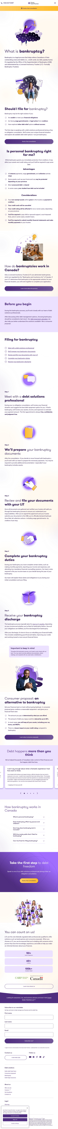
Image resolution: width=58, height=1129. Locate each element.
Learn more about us (29, 986)
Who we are (8, 1088)
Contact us (8, 1094)
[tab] (24, 793)
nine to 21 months (38, 624)
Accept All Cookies (15, 1115)
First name (8, 1013)
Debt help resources (10, 1077)
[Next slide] (37, 793)
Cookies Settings (15, 1123)
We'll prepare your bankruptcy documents (21, 351)
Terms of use (39, 1118)
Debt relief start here (10, 1071)
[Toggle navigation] (55, 3)
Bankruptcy (8, 1075)
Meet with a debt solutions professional (21, 348)
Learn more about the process (29, 288)
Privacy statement (30, 1118)
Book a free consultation (29, 141)
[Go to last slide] (20, 793)
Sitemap (7, 1104)
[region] (15, 1117)
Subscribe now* (29, 1041)
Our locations (8, 1092)
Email (6, 1030)
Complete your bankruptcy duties (19, 358)
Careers (8, 1090)
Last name (8, 1022)
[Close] (27, 1108)
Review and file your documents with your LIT (23, 355)
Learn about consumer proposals (29, 737)
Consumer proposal (10, 1073)
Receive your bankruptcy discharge (19, 362)
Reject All (15, 1119)
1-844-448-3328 (15, 1057)
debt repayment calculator (39, 319)
